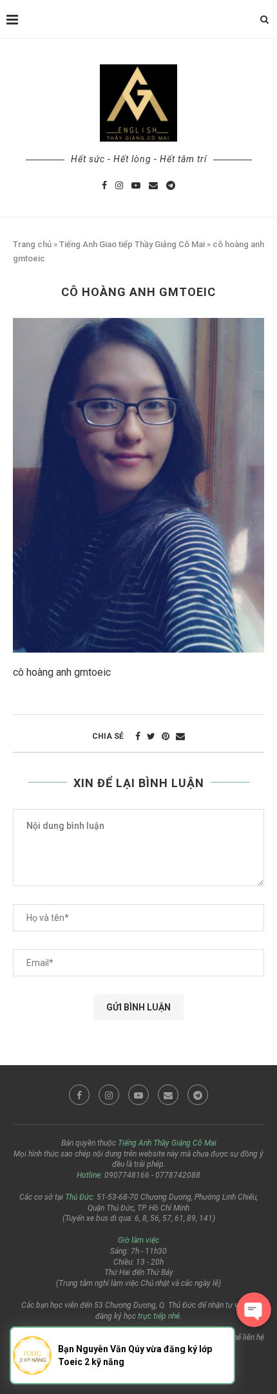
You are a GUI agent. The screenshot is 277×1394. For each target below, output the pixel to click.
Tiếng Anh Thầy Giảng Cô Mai (167, 1143)
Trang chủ (32, 244)
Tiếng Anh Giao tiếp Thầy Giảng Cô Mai (132, 244)
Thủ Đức (79, 1197)
